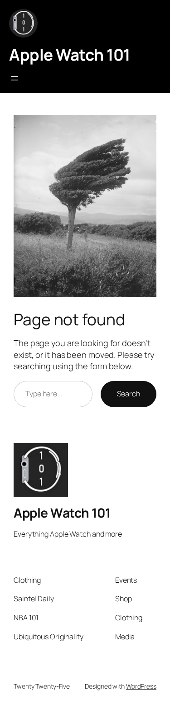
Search (128, 394)
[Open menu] (14, 78)
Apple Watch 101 (69, 55)
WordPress (141, 686)
